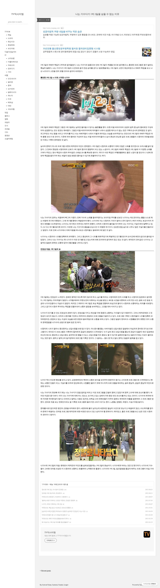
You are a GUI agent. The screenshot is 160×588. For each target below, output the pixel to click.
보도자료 (11, 48)
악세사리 (11, 65)
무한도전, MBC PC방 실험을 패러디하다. (55, 518)
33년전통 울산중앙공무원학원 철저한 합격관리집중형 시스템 (71, 48)
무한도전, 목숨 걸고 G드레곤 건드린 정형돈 (56, 508)
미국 (9, 99)
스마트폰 (11, 58)
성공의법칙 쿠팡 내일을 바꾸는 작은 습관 (62, 31)
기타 (9, 72)
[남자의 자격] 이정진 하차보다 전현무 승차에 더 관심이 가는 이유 (64, 511)
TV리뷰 (7, 32)
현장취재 (11, 45)
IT (5, 55)
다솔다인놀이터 (10, 52)
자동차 (7, 122)
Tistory (141, 585)
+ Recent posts (45, 571)
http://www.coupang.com (51, 28)
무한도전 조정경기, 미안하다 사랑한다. (55, 497)
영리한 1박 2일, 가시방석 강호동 (52, 489)
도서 (6, 126)
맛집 (6, 112)
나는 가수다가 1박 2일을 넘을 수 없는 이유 (97, 14)
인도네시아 (11, 79)
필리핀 (10, 82)
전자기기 (11, 68)
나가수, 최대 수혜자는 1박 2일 (52, 504)
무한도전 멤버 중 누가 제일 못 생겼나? (54, 515)
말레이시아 (11, 92)
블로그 (7, 116)
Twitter (50, 585)
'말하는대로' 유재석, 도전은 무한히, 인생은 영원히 (58, 500)
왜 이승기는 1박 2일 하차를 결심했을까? (55, 522)
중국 (9, 85)
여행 (6, 75)
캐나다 (10, 95)
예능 (9, 35)
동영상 (7, 135)
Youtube (60, 585)
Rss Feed (42, 585)
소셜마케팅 (9, 139)
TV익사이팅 (17, 14)
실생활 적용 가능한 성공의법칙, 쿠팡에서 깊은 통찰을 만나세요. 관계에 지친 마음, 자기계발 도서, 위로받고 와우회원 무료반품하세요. (97, 36)
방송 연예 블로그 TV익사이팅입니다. (58, 536)
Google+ (66, 585)
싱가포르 (11, 89)
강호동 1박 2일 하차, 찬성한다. (52, 493)
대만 (9, 106)
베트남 (10, 102)
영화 (6, 119)
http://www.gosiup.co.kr (51, 45)
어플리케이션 (12, 62)
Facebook (55, 585)
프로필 (7, 129)
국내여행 (11, 109)
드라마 (10, 38)
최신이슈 (11, 42)
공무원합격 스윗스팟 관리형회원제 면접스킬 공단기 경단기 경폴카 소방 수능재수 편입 (79, 52)
